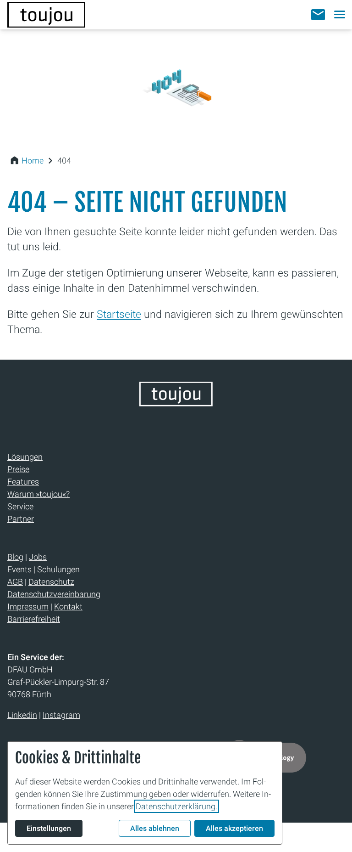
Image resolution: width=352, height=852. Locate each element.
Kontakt (68, 606)
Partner (20, 519)
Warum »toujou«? (38, 494)
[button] (318, 14)
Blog (15, 557)
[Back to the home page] (176, 403)
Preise (18, 469)
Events (19, 569)
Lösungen (25, 457)
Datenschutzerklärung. (176, 806)
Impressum (28, 606)
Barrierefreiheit (33, 619)
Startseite (119, 314)
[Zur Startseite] (46, 15)
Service (20, 506)
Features (23, 481)
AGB (15, 582)
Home (33, 160)
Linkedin (22, 715)
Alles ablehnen (154, 828)
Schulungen (58, 569)
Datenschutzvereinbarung (53, 594)
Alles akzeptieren (234, 828)
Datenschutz (51, 582)
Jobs (38, 557)
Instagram (61, 715)
